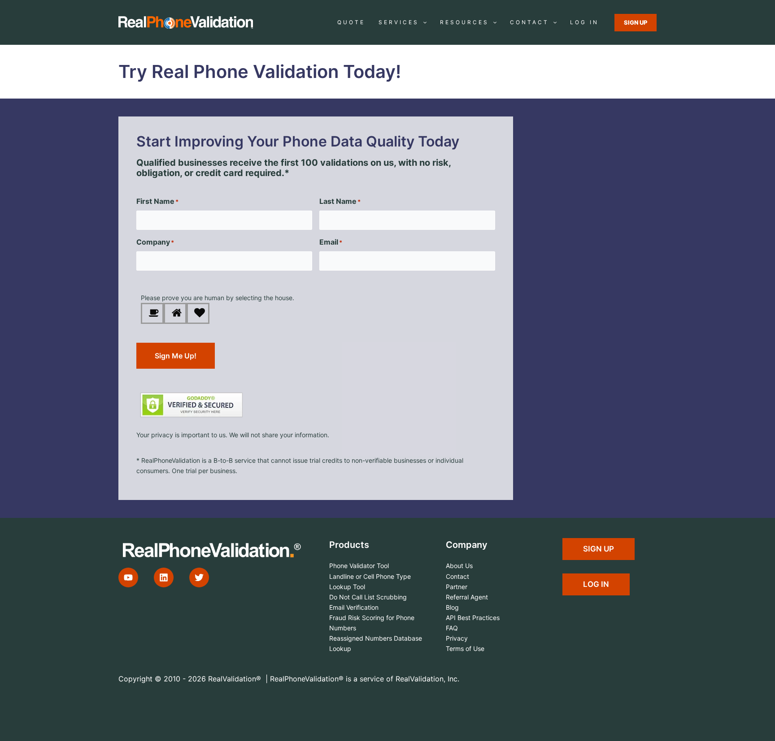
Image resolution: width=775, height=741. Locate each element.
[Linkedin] (164, 577)
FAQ (452, 628)
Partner (456, 586)
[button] (423, 22)
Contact (457, 576)
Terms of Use (465, 648)
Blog (452, 607)
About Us (459, 565)
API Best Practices (473, 617)
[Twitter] (199, 577)
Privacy (457, 638)
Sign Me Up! (175, 355)
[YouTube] (128, 577)
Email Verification (354, 607)
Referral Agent (467, 597)
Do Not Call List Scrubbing (368, 597)
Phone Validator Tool (359, 565)
